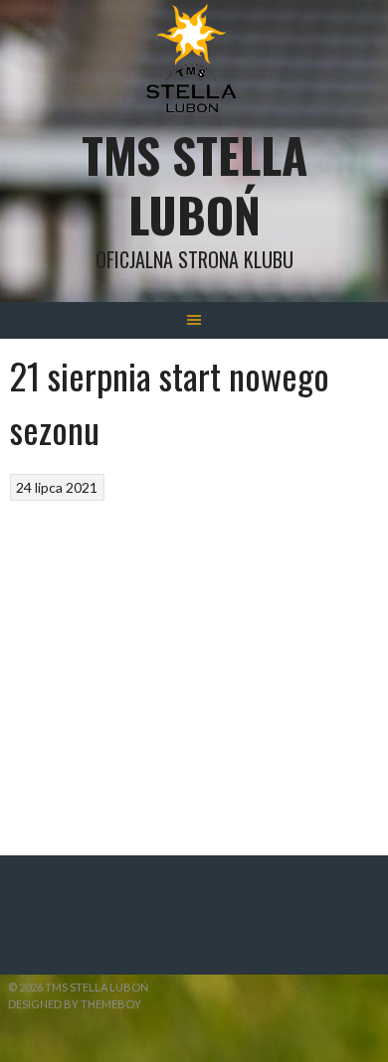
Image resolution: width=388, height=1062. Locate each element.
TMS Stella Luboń (194, 184)
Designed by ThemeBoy (74, 1003)
